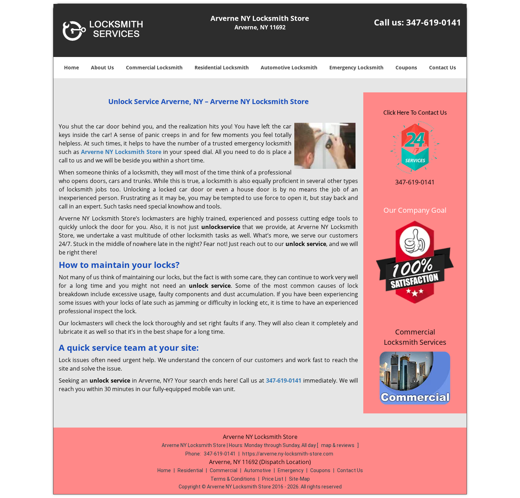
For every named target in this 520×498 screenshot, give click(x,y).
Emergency (291, 470)
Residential (190, 470)
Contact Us (442, 67)
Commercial (223, 470)
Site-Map (299, 479)
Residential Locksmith (222, 67)
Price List (272, 479)
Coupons (406, 67)
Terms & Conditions (232, 479)
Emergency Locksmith (356, 67)
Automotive (257, 470)
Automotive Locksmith (289, 67)
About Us (102, 67)
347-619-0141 (433, 22)
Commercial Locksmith (154, 67)
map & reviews (338, 445)
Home (71, 67)
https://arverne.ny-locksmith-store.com (287, 454)
